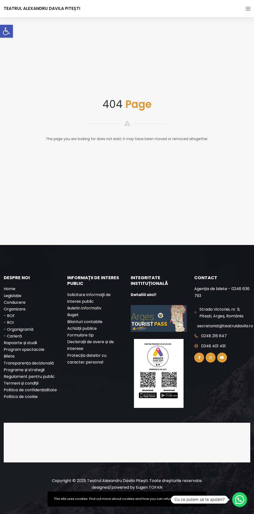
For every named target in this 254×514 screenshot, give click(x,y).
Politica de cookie (21, 396)
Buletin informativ (84, 308)
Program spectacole (24, 349)
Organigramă (20, 329)
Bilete (9, 356)
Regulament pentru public (29, 376)
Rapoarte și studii (20, 343)
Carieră (14, 336)
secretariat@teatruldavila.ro (225, 326)
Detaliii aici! (144, 295)
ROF (11, 316)
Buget (73, 315)
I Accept (193, 499)
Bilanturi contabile (84, 322)
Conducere (15, 302)
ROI (10, 322)
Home (9, 289)
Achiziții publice (82, 328)
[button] (6, 31)
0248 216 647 (214, 336)
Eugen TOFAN (149, 487)
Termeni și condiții (21, 383)
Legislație (12, 296)
